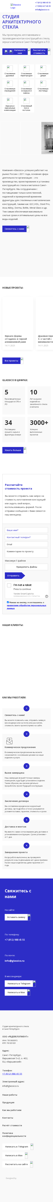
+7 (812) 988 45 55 (43, 2)
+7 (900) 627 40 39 (43, 6)
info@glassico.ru (42, 9)
